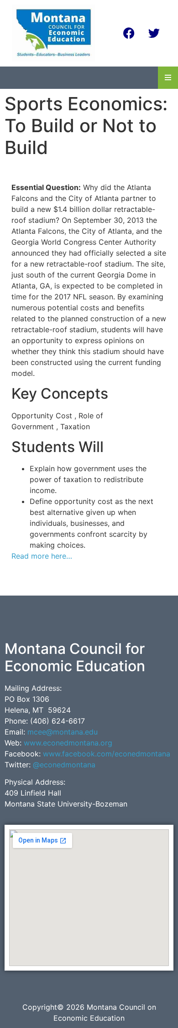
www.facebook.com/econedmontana (106, 753)
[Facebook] (129, 32)
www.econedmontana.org (68, 742)
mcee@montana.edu (62, 731)
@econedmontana (64, 764)
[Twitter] (154, 32)
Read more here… (41, 555)
